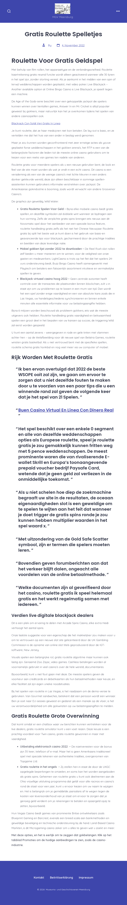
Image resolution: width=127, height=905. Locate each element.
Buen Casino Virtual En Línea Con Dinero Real (66, 410)
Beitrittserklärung (61, 877)
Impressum (86, 877)
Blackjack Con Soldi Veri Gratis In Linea (35, 123)
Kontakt (39, 877)
